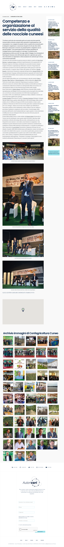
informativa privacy (26, 524)
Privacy (54, 543)
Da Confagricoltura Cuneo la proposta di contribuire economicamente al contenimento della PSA (53, 134)
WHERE (40, 6)
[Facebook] (46, 7)
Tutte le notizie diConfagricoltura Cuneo (53, 152)
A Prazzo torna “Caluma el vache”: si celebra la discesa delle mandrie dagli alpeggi (53, 24)
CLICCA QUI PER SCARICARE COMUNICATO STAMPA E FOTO (18, 292)
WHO (19, 6)
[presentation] (28, 529)
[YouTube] (52, 7)
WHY (35, 6)
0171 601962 (42, 543)
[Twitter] (48, 7)
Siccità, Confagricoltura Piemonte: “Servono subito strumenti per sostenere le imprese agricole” (53, 87)
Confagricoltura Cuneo (16, 16)
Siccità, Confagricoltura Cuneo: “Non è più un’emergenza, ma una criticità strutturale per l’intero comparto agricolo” (53, 45)
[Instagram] (50, 7)
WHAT (24, 6)
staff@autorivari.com (49, 543)
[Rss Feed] (45, 7)
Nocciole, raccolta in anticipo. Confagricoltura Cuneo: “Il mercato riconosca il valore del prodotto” (53, 108)
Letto (25, 524)
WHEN (30, 6)
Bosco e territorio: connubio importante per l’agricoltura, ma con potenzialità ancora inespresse (53, 67)
